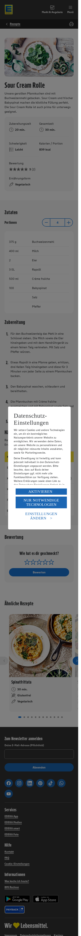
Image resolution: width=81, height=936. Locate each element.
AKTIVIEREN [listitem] (40, 491)
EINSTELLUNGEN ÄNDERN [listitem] (41, 516)
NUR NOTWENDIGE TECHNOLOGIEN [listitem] (41, 502)
